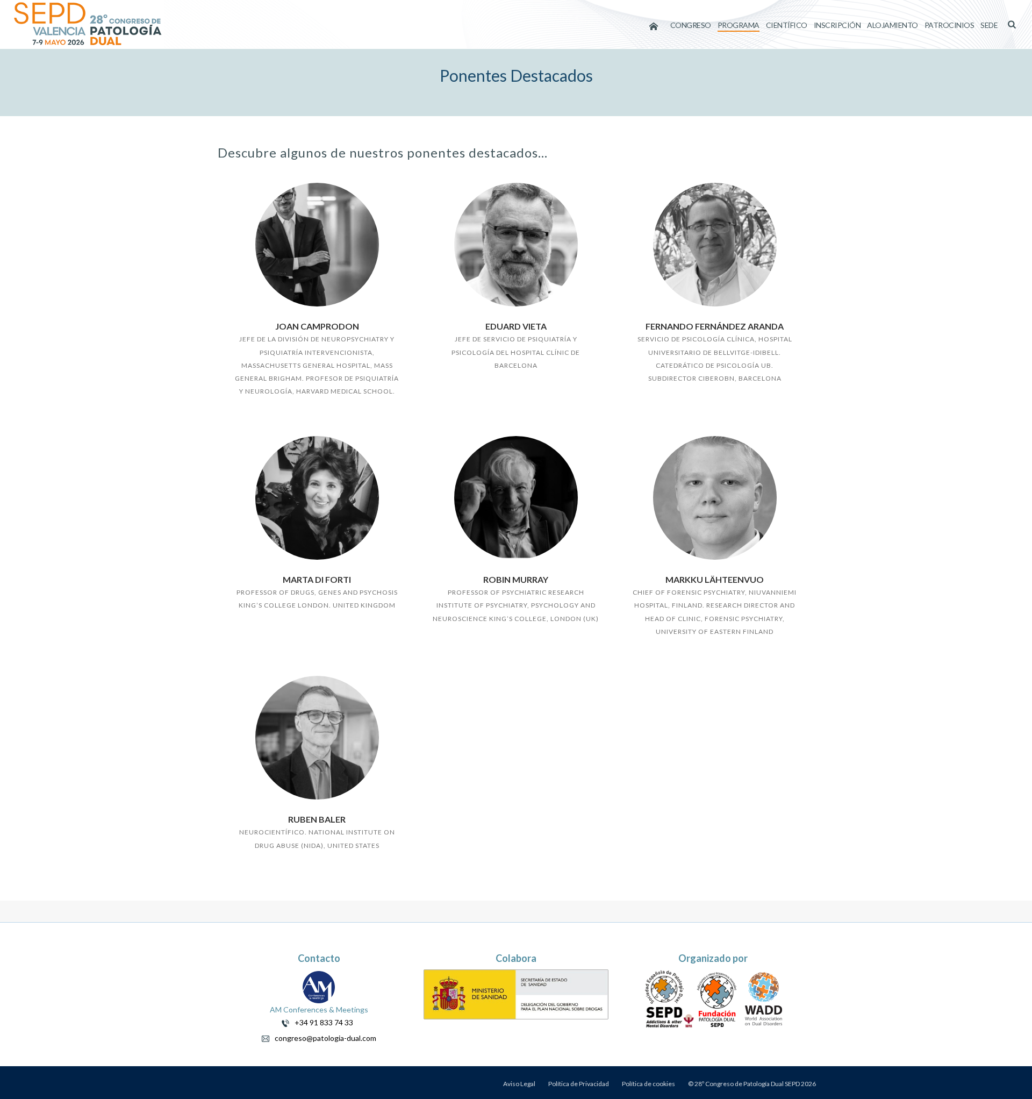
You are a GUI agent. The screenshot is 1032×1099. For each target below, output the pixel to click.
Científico (786, 25)
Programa (738, 25)
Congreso (690, 25)
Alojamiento (892, 25)
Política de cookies (648, 1084)
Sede (989, 25)
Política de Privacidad (578, 1084)
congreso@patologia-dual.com (323, 1038)
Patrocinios (949, 25)
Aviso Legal (519, 1084)
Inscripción (837, 25)
